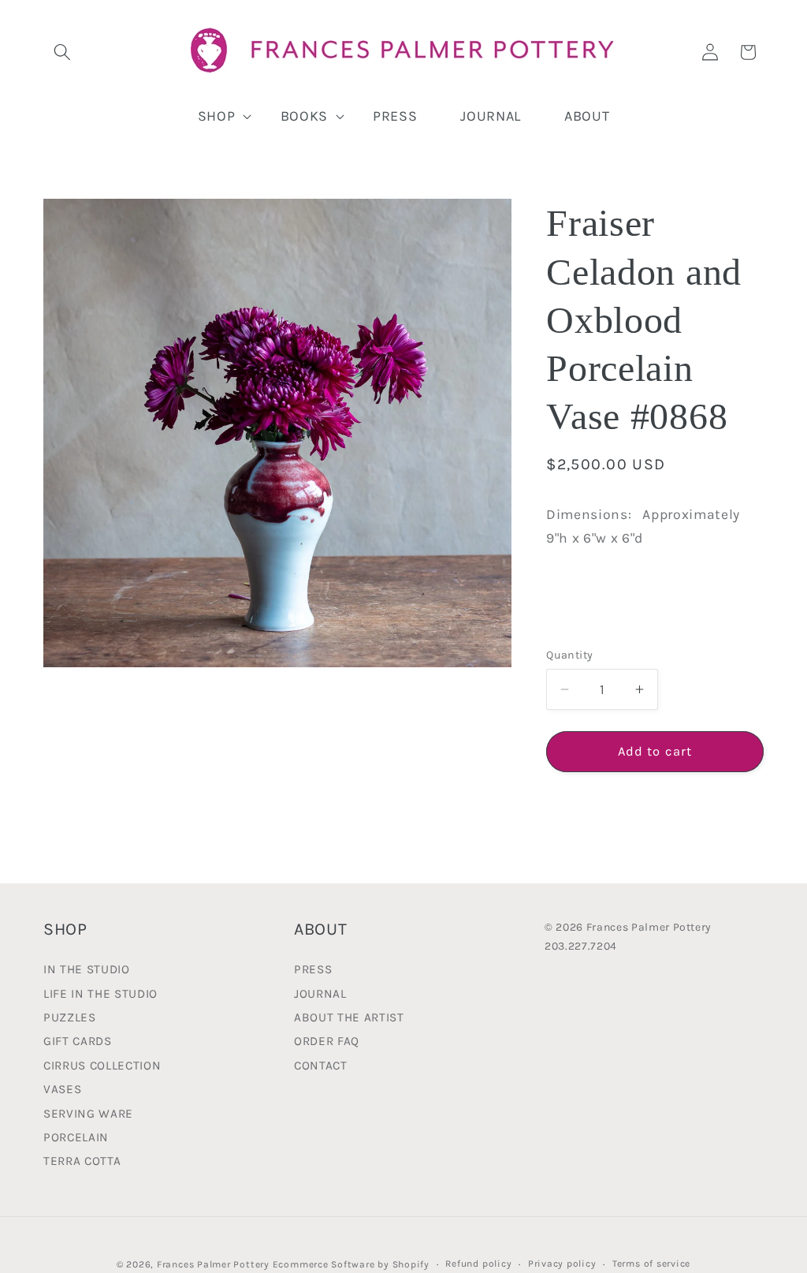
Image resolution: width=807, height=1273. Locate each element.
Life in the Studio (100, 994)
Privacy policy (562, 1263)
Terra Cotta (82, 1161)
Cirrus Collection (102, 1065)
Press (313, 970)
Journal (320, 994)
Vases (62, 1089)
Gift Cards (77, 1041)
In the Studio (86, 970)
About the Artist (349, 1017)
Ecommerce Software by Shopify (351, 1264)
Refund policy (478, 1263)
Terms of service (651, 1263)
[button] (62, 52)
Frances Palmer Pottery (213, 1264)
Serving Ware (88, 1114)
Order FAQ (326, 1041)
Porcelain (76, 1137)
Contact (321, 1065)
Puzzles (69, 1017)
